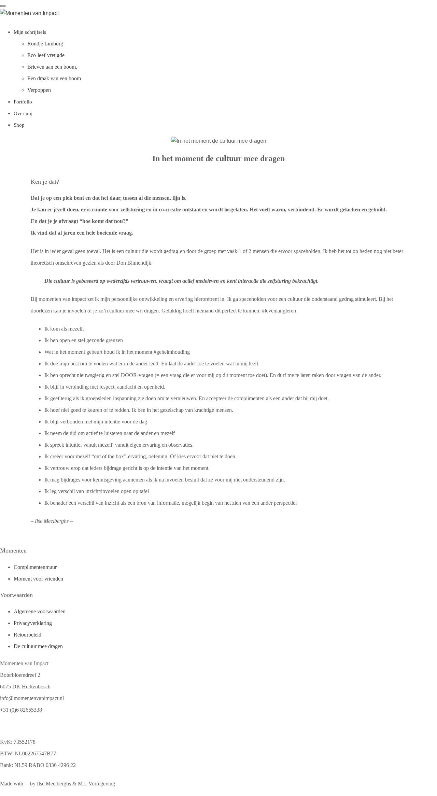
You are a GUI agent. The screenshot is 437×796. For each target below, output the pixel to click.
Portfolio (23, 101)
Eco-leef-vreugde (46, 55)
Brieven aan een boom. (52, 67)
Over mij (23, 113)
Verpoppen (39, 90)
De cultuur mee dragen (38, 646)
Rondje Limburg (45, 43)
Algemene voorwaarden (40, 611)
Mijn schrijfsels (30, 32)
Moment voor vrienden (38, 579)
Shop (19, 125)
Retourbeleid (27, 635)
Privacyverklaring (33, 623)
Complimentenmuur (35, 567)
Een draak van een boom (54, 78)
